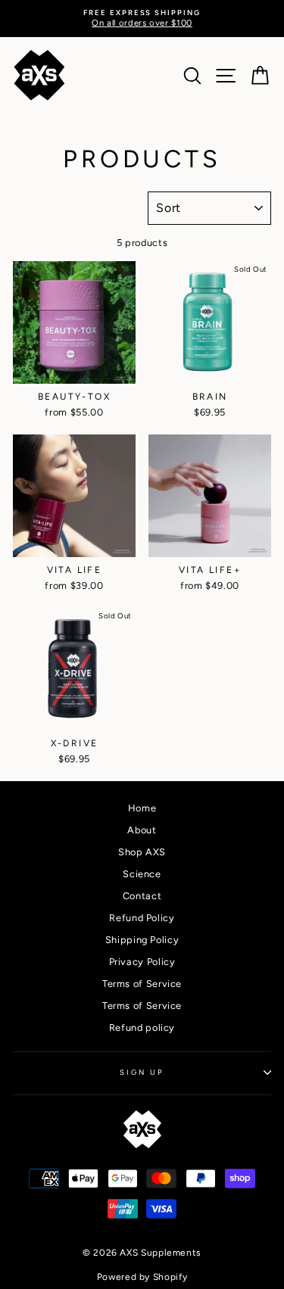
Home (142, 808)
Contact (142, 895)
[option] (142, 19)
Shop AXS (142, 852)
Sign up (142, 1072)
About (141, 830)
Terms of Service (142, 983)
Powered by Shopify (142, 1277)
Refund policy (142, 1027)
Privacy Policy (142, 961)
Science (142, 874)
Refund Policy (141, 917)
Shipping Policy (142, 939)
